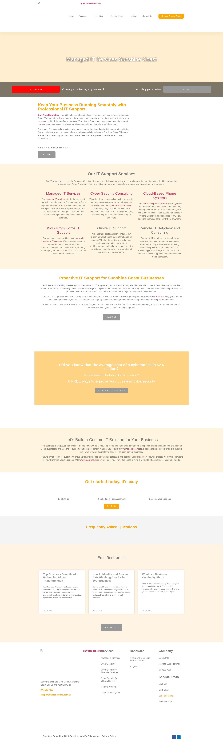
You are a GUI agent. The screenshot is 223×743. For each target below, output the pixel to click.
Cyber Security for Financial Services (109, 671)
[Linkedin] (179, 737)
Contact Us (147, 16)
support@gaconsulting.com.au (56, 695)
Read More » (48, 604)
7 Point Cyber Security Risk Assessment (140, 659)
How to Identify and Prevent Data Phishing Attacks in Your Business (111, 577)
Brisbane (163, 684)
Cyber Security (107, 664)
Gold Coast (164, 690)
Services (82, 16)
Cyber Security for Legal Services (109, 679)
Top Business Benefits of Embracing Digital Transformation (59, 577)
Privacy (105, 736)
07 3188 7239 (47, 690)
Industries (98, 16)
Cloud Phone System (110, 693)
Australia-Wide (165, 702)
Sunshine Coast (166, 696)
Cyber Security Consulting (111, 193)
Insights (134, 16)
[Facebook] (174, 737)
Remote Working (108, 687)
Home (71, 16)
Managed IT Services (63, 193)
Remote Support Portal (169, 664)
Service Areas (117, 16)
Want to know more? (53, 148)
